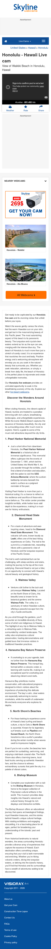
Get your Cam (10, 905)
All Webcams (25, 295)
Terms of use (10, 929)
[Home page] (5, 40)
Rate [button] (26, 110)
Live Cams (24, 41)
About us (8, 898)
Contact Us (9, 917)
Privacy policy (10, 942)
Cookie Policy (10, 936)
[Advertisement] (25, 28)
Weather (10, 110)
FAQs (7, 923)
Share (41, 110)
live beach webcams (19, 391)
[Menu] (43, 41)
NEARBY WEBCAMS (14, 180)
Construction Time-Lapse (16, 911)
